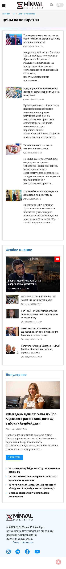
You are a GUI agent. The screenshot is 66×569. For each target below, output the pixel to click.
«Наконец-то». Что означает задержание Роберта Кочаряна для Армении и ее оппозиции (39, 332)
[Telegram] (17, 551)
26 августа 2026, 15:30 (17, 429)
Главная (6, 14)
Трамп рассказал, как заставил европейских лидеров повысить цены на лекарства (41, 38)
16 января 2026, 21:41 (34, 46)
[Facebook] (27, 551)
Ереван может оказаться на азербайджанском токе (24, 282)
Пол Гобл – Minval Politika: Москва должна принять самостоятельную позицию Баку (39, 314)
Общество (13, 406)
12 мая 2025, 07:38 (33, 199)
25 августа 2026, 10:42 (32, 357)
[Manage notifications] (58, 562)
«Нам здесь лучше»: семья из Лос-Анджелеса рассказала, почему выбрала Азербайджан (31, 418)
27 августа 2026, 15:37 (32, 304)
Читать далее (14, 457)
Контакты (28, 542)
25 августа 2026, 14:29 (32, 339)
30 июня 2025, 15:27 (33, 153)
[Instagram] (8, 551)
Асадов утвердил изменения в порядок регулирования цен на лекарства (41, 92)
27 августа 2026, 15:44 (19, 288)
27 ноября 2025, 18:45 (34, 99)
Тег (13, 14)
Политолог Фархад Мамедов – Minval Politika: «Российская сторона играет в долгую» (40, 349)
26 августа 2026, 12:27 (32, 322)
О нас (16, 542)
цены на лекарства (26, 14)
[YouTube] (37, 551)
